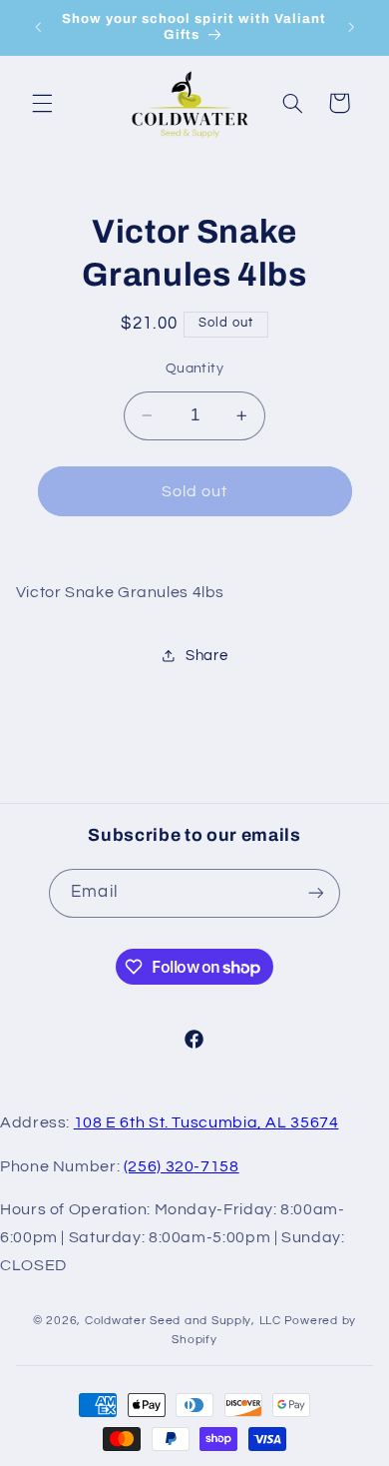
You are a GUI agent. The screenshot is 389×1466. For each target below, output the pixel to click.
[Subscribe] (315, 893)
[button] (42, 103)
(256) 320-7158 (181, 1166)
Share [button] (206, 655)
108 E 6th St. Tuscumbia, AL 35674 (206, 1122)
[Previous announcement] (38, 27)
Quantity (194, 368)
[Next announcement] (351, 27)
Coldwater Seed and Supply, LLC (183, 1320)
